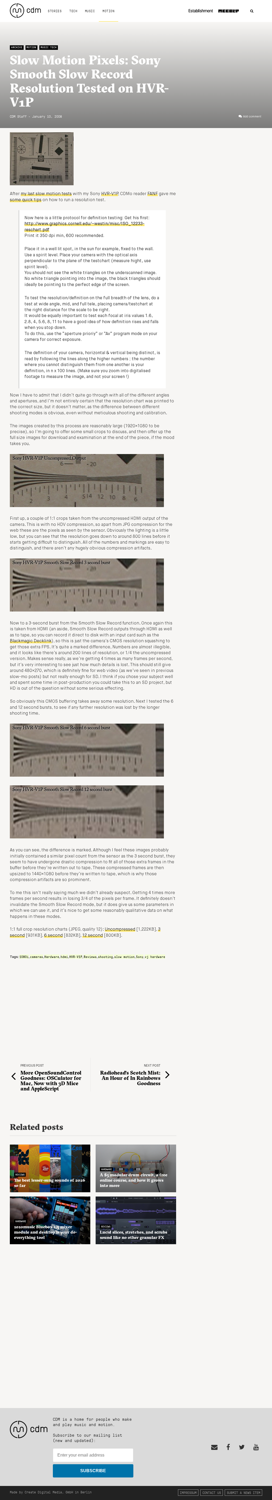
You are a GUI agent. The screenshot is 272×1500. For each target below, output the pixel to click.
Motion (108, 11)
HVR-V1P (109, 194)
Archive (16, 47)
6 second (53, 936)
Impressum (188, 1492)
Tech (73, 11)
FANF (152, 194)
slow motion (124, 956)
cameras (36, 956)
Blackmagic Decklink (31, 641)
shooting (105, 956)
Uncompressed (120, 929)
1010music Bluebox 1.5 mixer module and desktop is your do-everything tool (45, 1232)
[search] (251, 11)
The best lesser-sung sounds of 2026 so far (49, 1182)
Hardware (51, 956)
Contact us (211, 1492)
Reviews (90, 956)
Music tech (49, 47)
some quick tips (25, 200)
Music (90, 11)
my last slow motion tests (46, 194)
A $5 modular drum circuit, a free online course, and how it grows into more (133, 1180)
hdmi (64, 956)
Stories (55, 11)
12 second (92, 936)
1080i (24, 956)
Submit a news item (243, 1492)
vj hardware (155, 956)
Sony (139, 956)
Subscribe (93, 1470)
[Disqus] (93, 1323)
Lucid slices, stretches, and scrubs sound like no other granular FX (133, 1234)
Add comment (252, 116)
